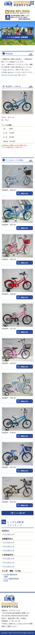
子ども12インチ (8, 534)
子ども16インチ (8, 546)
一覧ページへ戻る (17, 512)
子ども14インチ (8, 542)
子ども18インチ (8, 550)
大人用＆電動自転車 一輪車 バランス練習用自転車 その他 (11, 577)
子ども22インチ (8, 562)
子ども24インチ (8, 566)
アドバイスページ (9, 75)
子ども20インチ (8, 558)
